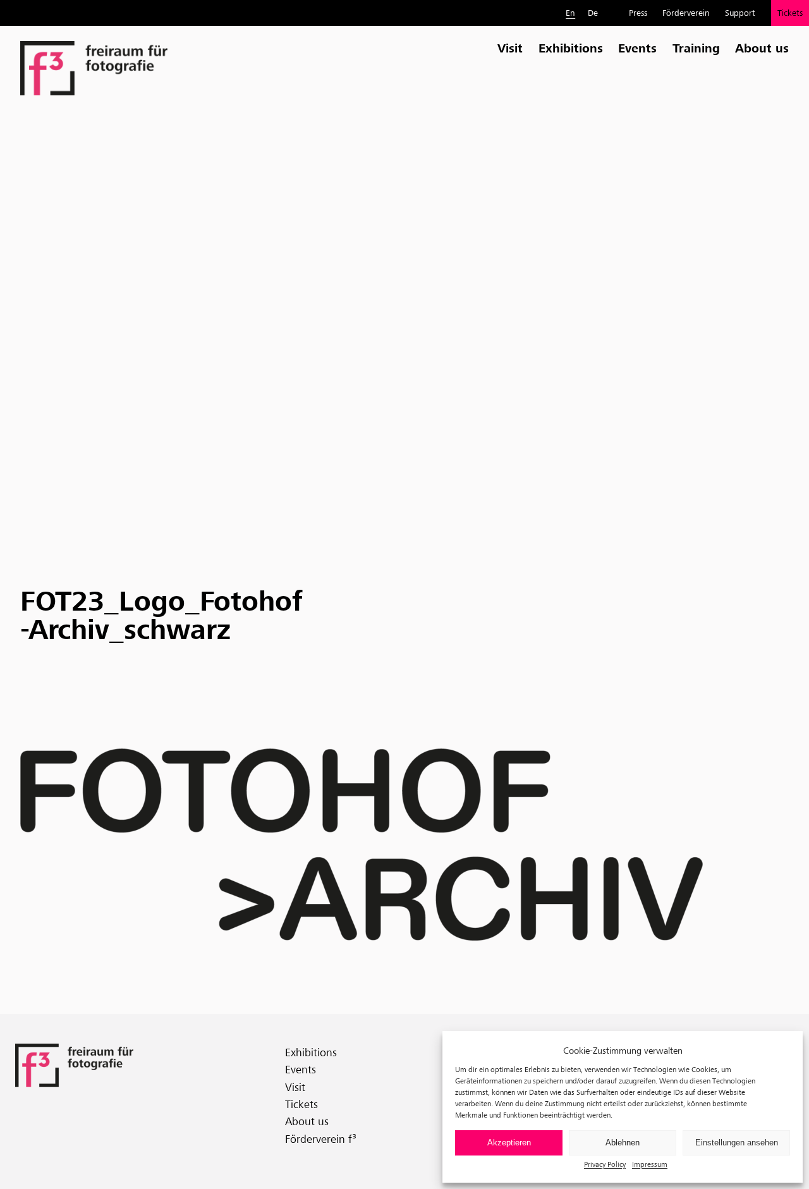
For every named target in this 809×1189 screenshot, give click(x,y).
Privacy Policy (605, 1164)
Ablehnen (622, 1142)
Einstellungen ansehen (736, 1142)
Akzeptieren (509, 1142)
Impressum (649, 1164)
